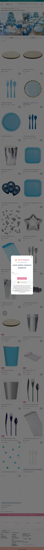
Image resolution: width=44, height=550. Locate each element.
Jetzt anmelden (22, 278)
